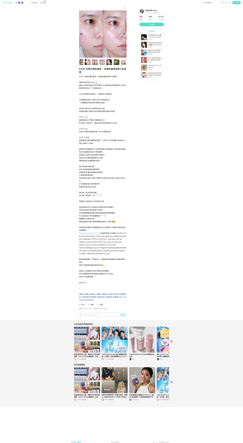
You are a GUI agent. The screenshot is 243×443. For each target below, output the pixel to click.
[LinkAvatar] (142, 11)
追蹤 (152, 24)
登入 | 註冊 (236, 2)
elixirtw (84, 283)
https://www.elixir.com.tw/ (89, 233)
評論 (123, 315)
